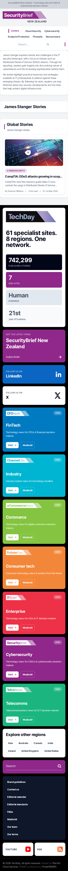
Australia (23, 743)
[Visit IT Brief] (24, 597)
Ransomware (53, 36)
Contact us (13, 789)
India (50, 743)
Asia (10, 743)
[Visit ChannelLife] (24, 460)
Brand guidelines (16, 781)
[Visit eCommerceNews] (24, 505)
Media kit (28, 445)
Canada (38, 743)
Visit (10, 445)
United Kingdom (30, 750)
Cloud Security (33, 31)
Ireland (12, 750)
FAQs (10, 811)
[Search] (48, 44)
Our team (12, 826)
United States (51, 750)
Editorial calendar (16, 796)
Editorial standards (17, 804)
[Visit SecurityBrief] (24, 642)
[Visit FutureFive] (24, 552)
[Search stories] (59, 766)
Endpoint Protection (19, 36)
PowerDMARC (49, 866)
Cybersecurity (52, 31)
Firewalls (38, 36)
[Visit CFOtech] (24, 413)
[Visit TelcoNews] (24, 689)
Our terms (12, 834)
